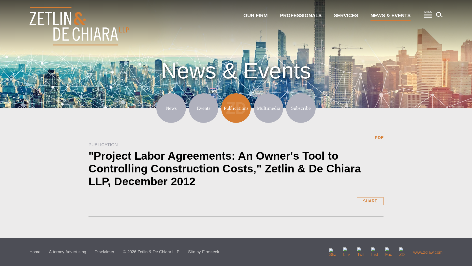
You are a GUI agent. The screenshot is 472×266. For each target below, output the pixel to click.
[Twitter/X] (360, 250)
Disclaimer (104, 252)
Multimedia (268, 108)
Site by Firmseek (203, 252)
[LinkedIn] (346, 250)
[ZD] (402, 250)
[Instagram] (374, 250)
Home (35, 252)
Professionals (301, 15)
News (171, 108)
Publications (236, 108)
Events (203, 108)
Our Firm (255, 15)
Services (346, 15)
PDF (379, 137)
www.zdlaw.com (427, 252)
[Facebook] (388, 250)
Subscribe (301, 108)
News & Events (390, 15)
